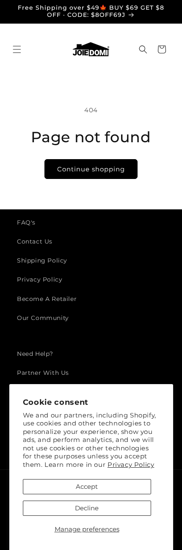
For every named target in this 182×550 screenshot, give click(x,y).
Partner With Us (43, 373)
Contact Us (34, 241)
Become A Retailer (47, 299)
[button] (17, 49)
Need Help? (35, 354)
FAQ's (26, 222)
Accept (87, 486)
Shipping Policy (42, 260)
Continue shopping (91, 169)
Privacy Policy (131, 465)
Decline (87, 508)
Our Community (43, 318)
